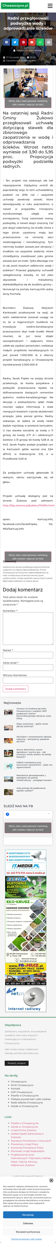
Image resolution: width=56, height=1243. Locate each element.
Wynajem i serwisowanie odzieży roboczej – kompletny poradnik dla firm (33, 739)
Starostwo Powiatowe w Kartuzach (31, 1140)
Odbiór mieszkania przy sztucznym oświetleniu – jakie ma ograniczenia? (34, 765)
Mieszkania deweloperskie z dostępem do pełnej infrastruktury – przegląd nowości (34, 777)
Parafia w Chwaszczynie (25, 1095)
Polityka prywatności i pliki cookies (26, 1239)
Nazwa (8, 650)
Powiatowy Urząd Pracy (24, 1144)
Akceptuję (28, 1214)
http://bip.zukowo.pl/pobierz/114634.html (28, 505)
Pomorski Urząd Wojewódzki (27, 1151)
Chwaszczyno (19, 1081)
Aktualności (35, 50)
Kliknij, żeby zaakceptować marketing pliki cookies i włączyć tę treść (28, 103)
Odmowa (28, 1223)
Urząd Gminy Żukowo (23, 1130)
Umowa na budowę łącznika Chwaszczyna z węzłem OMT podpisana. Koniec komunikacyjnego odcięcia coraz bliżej (33, 713)
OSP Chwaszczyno (21, 1092)
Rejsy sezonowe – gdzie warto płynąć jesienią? (32, 725)
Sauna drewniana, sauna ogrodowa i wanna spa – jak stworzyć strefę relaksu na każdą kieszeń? (33, 753)
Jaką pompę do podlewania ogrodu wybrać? (31, 789)
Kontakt (15, 1088)
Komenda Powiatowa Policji (27, 1147)
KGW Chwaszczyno (22, 1085)
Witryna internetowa (15, 675)
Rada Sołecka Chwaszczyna (27, 1102)
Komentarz (10, 610)
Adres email (11, 662)
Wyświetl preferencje (28, 1231)
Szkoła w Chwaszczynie (24, 1106)
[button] (51, 1180)
